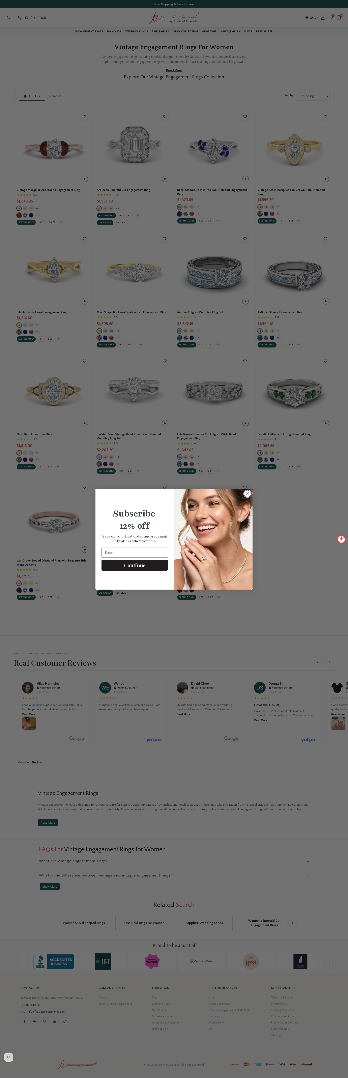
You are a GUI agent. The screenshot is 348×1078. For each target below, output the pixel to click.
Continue (135, 565)
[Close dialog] (247, 493)
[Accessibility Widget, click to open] (341, 539)
